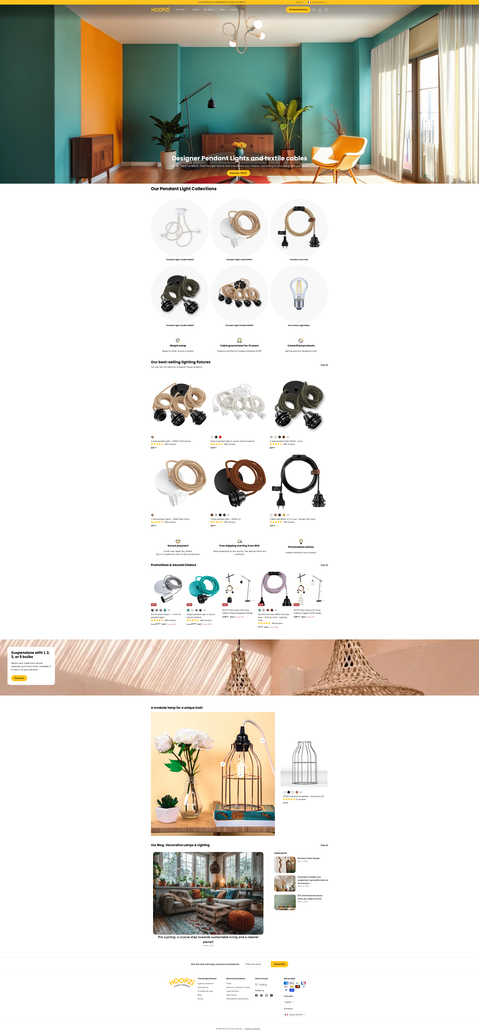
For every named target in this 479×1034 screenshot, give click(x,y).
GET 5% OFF (258, 522)
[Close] (274, 497)
